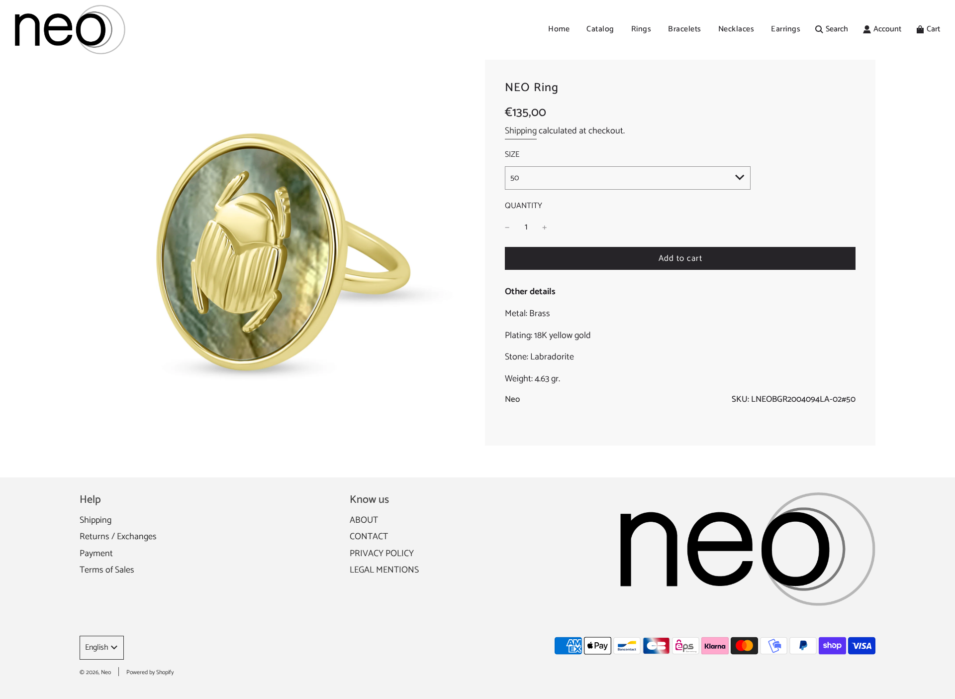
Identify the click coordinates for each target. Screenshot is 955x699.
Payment (96, 553)
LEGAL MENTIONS (384, 570)
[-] (507, 227)
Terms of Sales (107, 570)
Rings (641, 29)
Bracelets (684, 29)
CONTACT (369, 536)
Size (512, 154)
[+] (544, 227)
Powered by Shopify (150, 672)
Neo (512, 399)
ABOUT (364, 520)
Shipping (521, 130)
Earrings (785, 29)
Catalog (600, 29)
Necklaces (736, 29)
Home (559, 29)
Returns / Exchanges (118, 536)
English (96, 647)
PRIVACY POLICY (382, 553)
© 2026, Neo (95, 672)
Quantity (523, 206)
